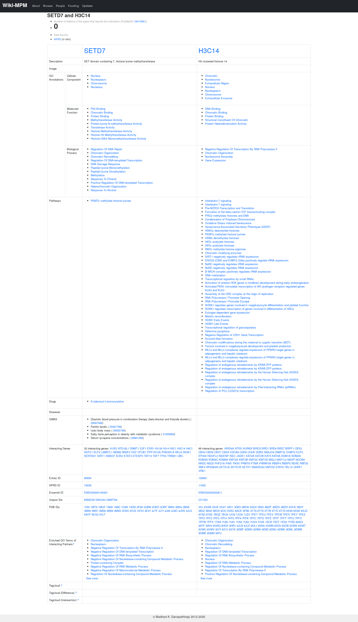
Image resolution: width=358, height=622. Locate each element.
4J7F (155, 511)
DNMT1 (134, 448)
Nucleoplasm (98, 79)
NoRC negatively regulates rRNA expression (231, 264)
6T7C (275, 511)
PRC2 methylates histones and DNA (227, 215)
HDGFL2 (212, 456)
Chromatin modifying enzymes (223, 253)
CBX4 (202, 452)
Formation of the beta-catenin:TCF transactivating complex (240, 212)
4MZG (276, 507)
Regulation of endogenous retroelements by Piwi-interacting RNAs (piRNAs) (250, 387)
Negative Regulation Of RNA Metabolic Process (119, 566)
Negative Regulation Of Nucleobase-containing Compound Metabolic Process (137, 559)
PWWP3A (265, 463)
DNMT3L (280, 452)
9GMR (211, 533)
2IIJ (200, 507)
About (36, 6)
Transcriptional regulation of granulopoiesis (230, 327)
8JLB (240, 526)
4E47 (148, 511)
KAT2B (259, 456)
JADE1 (241, 456)
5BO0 (216, 511)
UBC (180, 456)
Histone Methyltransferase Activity (111, 131)
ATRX (238, 448)
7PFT (283, 518)
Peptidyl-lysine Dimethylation (108, 171)
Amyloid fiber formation (219, 339)
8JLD (247, 526)
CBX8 (225, 452)
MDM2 (117, 452)
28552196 (119, 430)
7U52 (239, 522)
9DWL (289, 529)
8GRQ (216, 526)
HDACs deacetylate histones (222, 230)
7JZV (247, 514)
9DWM (298, 529)
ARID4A (229, 448)
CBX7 (217, 452)
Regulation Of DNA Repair (106, 149)
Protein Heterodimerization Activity (226, 124)
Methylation (98, 175)
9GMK (202, 533)
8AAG (299, 522)
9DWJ (273, 529)
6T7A (260, 511)
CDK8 (243, 452)
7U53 (246, 522)
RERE (295, 463)
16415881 (140, 21)
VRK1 (202, 471)
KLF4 (97, 452)
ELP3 (299, 452)
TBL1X (288, 467)
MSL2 (272, 459)
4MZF (268, 507)
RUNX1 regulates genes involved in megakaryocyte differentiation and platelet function (257, 305)
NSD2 (210, 463)
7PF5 (230, 518)
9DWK (281, 529)
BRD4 (273, 448)
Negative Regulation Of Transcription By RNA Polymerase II (241, 149)
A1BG (113, 448)
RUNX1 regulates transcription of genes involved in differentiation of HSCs (249, 309)
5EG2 (95, 514)
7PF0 (201, 518)
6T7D (282, 511)
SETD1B (236, 467)
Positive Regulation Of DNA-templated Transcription (122, 183)
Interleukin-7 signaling (218, 201)
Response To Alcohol (103, 190)
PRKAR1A (168, 452)
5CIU (223, 511)
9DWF (240, 529)
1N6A (109, 507)
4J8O (174, 511)
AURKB (247, 448)
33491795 (115, 427)
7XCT (276, 522)
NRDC (202, 463)
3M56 (87, 511)
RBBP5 (286, 463)
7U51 (232, 522)
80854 (87, 478)
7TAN (217, 522)
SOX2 (119, 456)
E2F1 (143, 448)
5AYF (87, 514)
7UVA (261, 522)
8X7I (218, 529)
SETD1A (224, 467)
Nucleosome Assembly (219, 156)
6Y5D (201, 514)
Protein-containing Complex (107, 563)
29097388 (96, 423)
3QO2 (253, 507)
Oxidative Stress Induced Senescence (228, 223)
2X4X (215, 507)
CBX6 (209, 452)
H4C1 (189, 448)
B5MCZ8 (89, 500)
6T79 (253, 511)
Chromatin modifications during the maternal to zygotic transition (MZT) (247, 342)
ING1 (233, 456)
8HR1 (232, 526)
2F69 (140, 507)
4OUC (292, 507)
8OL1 (254, 526)
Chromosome (99, 83)
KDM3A (203, 459)
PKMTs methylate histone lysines (111, 201)
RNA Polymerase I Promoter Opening (227, 298)
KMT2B (243, 459)
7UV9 (253, 522)
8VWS (293, 526)
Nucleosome (212, 79)
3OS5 (125, 511)
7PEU (262, 514)
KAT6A (276, 456)
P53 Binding (98, 109)
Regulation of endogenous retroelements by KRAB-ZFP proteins (243, 365)
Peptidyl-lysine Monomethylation (110, 168)
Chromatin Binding (102, 112)
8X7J (225, 529)
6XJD (304, 511)
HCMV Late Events (216, 324)
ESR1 (150, 448)
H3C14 (208, 50)
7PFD (260, 518)
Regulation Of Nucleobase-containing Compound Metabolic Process (131, 574)
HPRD (57, 39)
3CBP (163, 507)
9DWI (265, 529)
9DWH (257, 529)
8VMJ (261, 526)
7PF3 (216, 518)
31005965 (168, 434)
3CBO (155, 507)
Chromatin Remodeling (104, 156)
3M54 (178, 507)
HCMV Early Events (217, 320)
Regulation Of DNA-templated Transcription (116, 160)
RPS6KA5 (212, 467)
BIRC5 (257, 448)
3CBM (147, 507)
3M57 (95, 511)
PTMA (254, 463)
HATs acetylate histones (219, 242)
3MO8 (245, 507)
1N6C (117, 507)
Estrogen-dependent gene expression (227, 312)
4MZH (284, 507)
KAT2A (250, 456)
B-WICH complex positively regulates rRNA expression (238, 271)
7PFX (210, 522)
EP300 (202, 456)
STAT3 (128, 456)
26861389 (137, 438)
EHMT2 (290, 452)
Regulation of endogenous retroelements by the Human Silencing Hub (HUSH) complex (251, 374)
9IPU (218, 533)
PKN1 (236, 463)
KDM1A (286, 456)
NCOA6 (300, 459)
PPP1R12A (154, 452)
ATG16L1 (123, 448)
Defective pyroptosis (217, 331)
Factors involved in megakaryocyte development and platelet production (248, 346)
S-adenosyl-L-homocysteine (107, 401)
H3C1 (173, 448)
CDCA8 (234, 452)
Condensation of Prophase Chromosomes (230, 219)
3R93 (261, 507)
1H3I (87, 507)
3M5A (117, 511)
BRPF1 (289, 448)
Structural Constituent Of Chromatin (226, 120)
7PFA (245, 518)
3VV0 (140, 511)
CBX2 (298, 448)
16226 (87, 485)
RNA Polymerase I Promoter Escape (227, 301)
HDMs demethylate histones (222, 238)
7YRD (291, 522)
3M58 (102, 511)
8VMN (269, 526)
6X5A (296, 511)
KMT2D (263, 459)
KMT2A (233, 459)
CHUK (251, 452)
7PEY (294, 514)
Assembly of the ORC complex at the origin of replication (239, 294)
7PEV (269, 514)
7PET (254, 514)
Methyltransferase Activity (106, 120)
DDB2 (259, 452)
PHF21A (220, 463)
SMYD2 (270, 467)
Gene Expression (215, 160)
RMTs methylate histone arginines (225, 249)
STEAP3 (138, 456)
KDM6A (223, 459)
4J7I (161, 511)
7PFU (290, 518)
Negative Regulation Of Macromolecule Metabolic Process (126, 570)
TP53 (163, 456)
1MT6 (94, 507)
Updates (87, 6)
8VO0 (277, 526)
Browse (48, 6)
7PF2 (209, 518)
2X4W (207, 507)
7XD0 (283, 522)
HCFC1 (88, 452)
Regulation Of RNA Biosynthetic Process (229, 555)
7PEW (278, 514)
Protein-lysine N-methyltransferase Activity (116, 124)
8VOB (285, 526)
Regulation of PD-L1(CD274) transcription (229, 391)
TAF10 (148, 456)
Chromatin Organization (105, 153)
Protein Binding (100, 116)
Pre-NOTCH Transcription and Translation (229, 208)
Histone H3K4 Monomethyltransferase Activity (118, 138)
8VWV (211, 529)
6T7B (268, 511)
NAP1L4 (282, 459)
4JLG (189, 511)
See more (92, 578)
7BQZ (216, 514)
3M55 (186, 507)
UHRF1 (298, 467)
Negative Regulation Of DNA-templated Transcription (122, 551)
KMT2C (253, 459)
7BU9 (224, 514)
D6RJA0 (100, 500)
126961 (202, 478)
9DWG (249, 529)
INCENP (224, 456)
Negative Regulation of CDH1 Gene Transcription (234, 335)
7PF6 (238, 518)
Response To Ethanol (103, 179)
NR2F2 (126, 452)
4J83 (167, 511)
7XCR (268, 522)
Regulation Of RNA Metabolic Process (228, 563)
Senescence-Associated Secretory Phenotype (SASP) (237, 227)
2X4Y (222, 507)
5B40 (209, 511)
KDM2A (296, 456)
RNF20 (304, 463)
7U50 (225, 522)
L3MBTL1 (106, 452)
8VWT (302, 526)
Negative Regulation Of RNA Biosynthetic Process (121, 555)
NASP (291, 459)
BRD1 (265, 448)
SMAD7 (110, 456)
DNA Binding (212, 109)
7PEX (286, 514)
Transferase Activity (103, 127)
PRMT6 (245, 463)
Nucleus (95, 76)
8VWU (202, 529)
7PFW (202, 522)
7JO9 (232, 514)
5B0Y (300, 507)
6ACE (238, 511)
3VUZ (132, 511)
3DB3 (237, 507)
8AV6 (209, 526)
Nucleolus (97, 87)
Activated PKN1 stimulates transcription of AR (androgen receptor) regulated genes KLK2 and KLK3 (255, 288)
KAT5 (268, 456)
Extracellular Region (217, 83)
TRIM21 (172, 456)
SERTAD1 (90, 456)
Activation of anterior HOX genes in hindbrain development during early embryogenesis (257, 283)
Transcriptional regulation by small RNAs (229, 279)
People (60, 6)
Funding (73, 6)
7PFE (268, 518)
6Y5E (209, 514)
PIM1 (229, 463)
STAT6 (280, 467)
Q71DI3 (203, 500)
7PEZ (302, 514)
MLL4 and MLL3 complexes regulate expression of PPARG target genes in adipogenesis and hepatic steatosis (249, 351)
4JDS (181, 511)
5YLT (102, 514)
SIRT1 (101, 456)
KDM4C (213, 459)
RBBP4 (276, 463)
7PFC (252, 518)
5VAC (230, 511)
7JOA (239, 514)
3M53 (171, 507)
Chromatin (211, 76)
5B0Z (201, 511)
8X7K (232, 529)
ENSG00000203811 (210, 492)
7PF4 (223, 518)
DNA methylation (215, 275)
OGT (134, 452)
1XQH (132, 507)
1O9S (124, 507)
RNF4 (201, 467)
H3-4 (166, 448)
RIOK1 (187, 452)
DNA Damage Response (105, 164)
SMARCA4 (258, 467)
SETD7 (94, 50)
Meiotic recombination (218, 316)
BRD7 (280, 448)
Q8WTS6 (111, 500)
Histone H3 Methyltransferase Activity (113, 135)
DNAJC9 (269, 452)
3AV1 (230, 507)
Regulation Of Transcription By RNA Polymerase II (235, 570)
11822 (202, 485)
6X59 (289, 511)
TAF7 (156, 456)
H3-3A (158, 448)
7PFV (298, 518)
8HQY (225, 526)
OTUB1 (142, 452)
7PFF (275, 518)
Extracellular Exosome (218, 98)
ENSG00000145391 (96, 492)
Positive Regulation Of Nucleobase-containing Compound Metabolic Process (251, 574)
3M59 (109, 511)
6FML (246, 511)
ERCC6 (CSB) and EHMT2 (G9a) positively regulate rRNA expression (246, 260)
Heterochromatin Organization (108, 186)
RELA (178, 452)
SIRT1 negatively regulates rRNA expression (232, 256)
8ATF (201, 526)
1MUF (101, 507)
